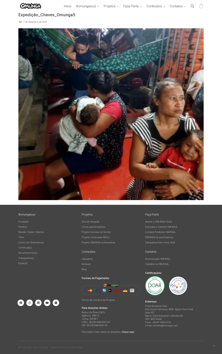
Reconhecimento (27, 252)
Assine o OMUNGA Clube (158, 221)
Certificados (25, 247)
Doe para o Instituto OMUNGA (161, 226)
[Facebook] (21, 303)
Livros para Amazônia (93, 226)
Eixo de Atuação (90, 221)
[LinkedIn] (38, 303)
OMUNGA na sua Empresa (159, 237)
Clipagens (87, 258)
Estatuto (22, 263)
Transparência (26, 258)
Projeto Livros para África (95, 237)
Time (21, 237)
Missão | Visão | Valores (31, 232)
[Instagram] (29, 303)
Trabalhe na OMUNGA (156, 264)
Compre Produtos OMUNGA (160, 232)
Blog (84, 269)
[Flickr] (56, 303)
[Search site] (192, 6)
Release (86, 264)
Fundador (23, 221)
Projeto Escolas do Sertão (96, 232)
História (22, 226)
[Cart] (201, 6)
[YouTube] (47, 303)
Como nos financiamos (31, 242)
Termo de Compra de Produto (98, 300)
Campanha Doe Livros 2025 (160, 242)
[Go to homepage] (30, 6)
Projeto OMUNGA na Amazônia (98, 242)
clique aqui (128, 331)
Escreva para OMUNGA (157, 258)
